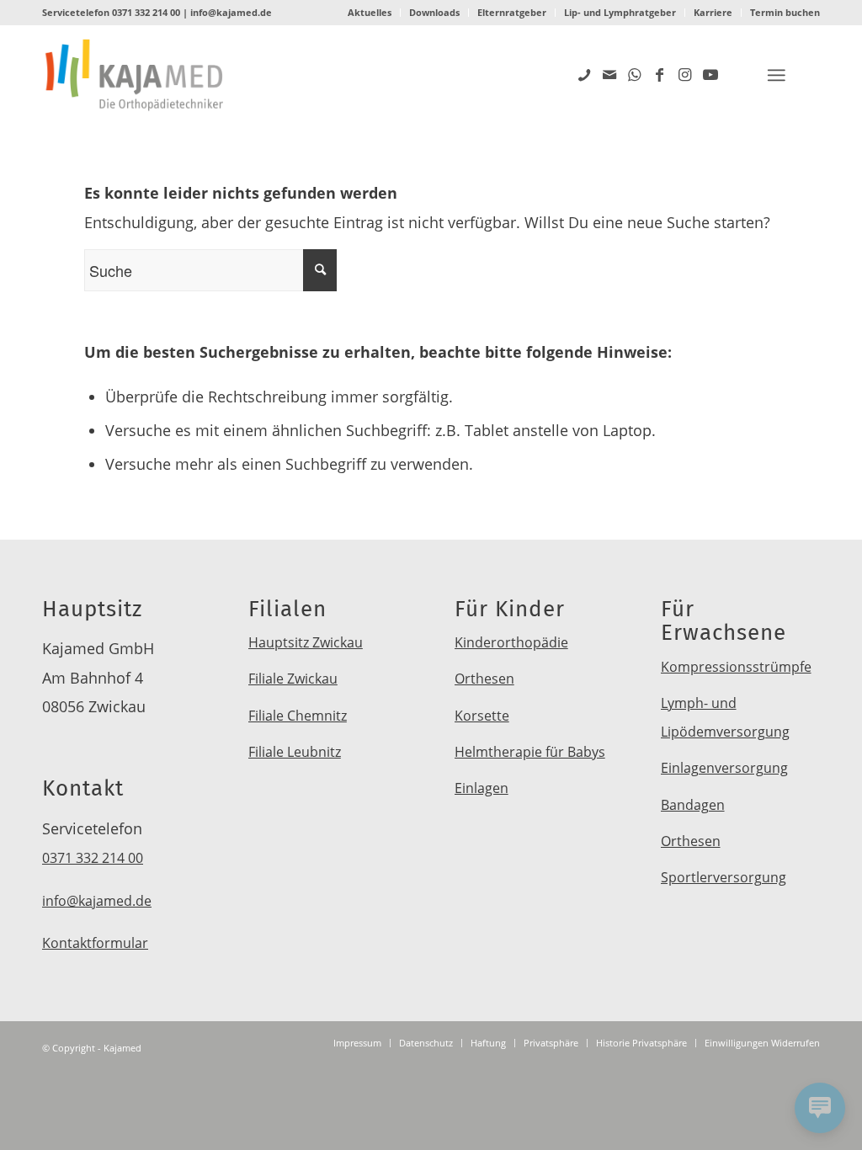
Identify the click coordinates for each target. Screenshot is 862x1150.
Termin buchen (785, 12)
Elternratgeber (511, 12)
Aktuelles (369, 12)
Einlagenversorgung (724, 768)
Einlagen (481, 788)
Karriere (713, 12)
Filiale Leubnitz (294, 752)
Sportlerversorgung (723, 877)
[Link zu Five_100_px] (584, 74)
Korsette (482, 715)
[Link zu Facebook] (660, 74)
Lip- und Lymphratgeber (620, 12)
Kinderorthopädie (511, 642)
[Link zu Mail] (609, 74)
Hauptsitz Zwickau (305, 642)
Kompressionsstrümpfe (736, 667)
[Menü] (776, 75)
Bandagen (693, 805)
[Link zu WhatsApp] (634, 74)
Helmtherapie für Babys (530, 752)
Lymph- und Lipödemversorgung (725, 717)
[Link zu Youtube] (710, 74)
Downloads (434, 12)
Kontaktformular (95, 943)
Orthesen (484, 678)
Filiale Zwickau (293, 678)
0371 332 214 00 (146, 12)
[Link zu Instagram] (685, 74)
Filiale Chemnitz (297, 715)
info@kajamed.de (231, 12)
